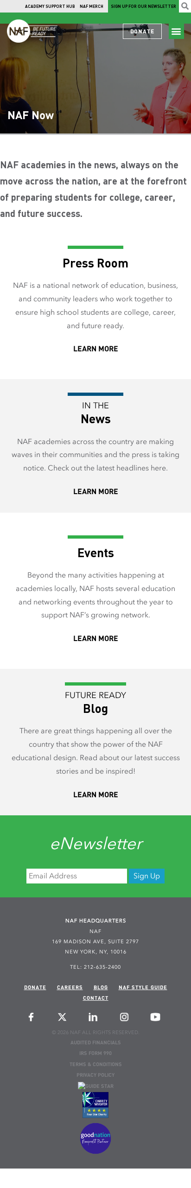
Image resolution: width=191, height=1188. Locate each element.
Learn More (95, 349)
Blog (101, 988)
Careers (70, 988)
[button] (176, 31)
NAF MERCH (91, 7)
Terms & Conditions (96, 1064)
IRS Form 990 (95, 1053)
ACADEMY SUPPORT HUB (50, 7)
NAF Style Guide (143, 988)
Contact (95, 998)
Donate (35, 988)
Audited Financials (95, 1043)
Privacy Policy (95, 1075)
